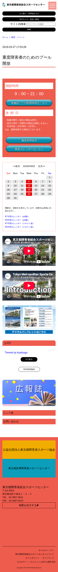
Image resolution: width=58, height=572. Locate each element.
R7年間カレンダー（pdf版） (17, 216)
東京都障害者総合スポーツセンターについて (34, 554)
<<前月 (16, 166)
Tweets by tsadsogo (16, 352)
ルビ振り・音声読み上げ (29, 13)
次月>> (41, 166)
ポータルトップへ (46, 550)
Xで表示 (29, 359)
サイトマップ (48, 558)
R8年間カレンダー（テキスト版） (20, 227)
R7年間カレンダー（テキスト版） (20, 223)
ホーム (5, 37)
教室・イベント (18, 37)
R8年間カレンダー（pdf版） (17, 220)
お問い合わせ (11, 421)
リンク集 (8, 412)
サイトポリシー (32, 558)
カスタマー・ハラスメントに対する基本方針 (36, 562)
